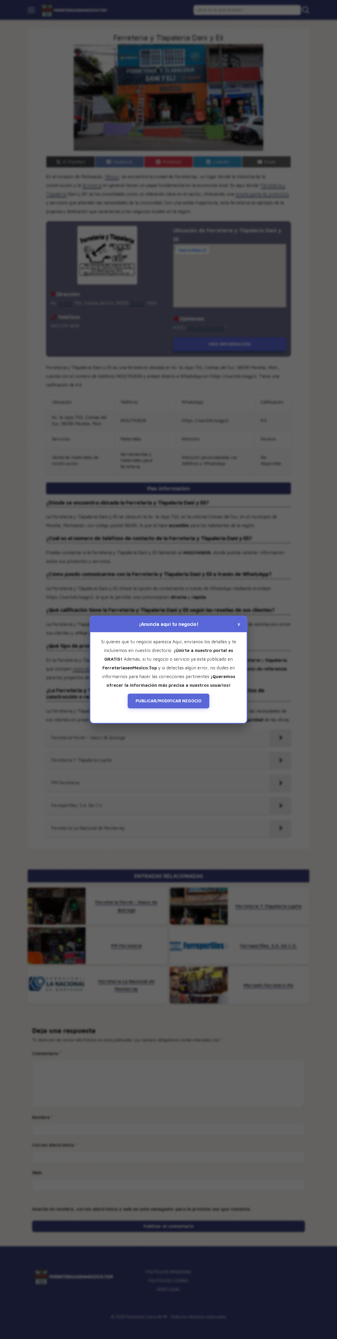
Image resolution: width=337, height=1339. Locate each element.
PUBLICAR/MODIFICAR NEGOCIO (168, 700)
